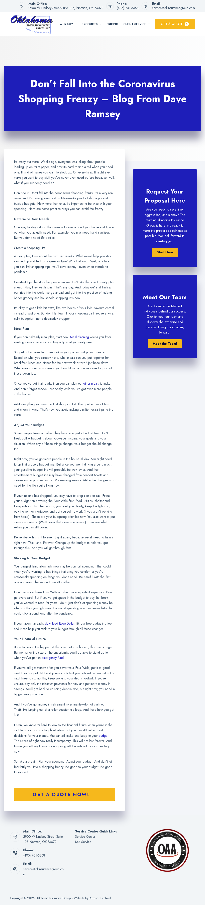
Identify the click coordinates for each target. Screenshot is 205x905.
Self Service (83, 841)
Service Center (85, 836)
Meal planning (79, 337)
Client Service (134, 24)
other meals (91, 383)
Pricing (112, 24)
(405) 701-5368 (128, 8)
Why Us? (66, 24)
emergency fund (53, 657)
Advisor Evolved (100, 898)
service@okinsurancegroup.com (173, 8)
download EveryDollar (59, 623)
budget (103, 735)
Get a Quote (172, 24)
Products (90, 24)
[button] (165, 252)
